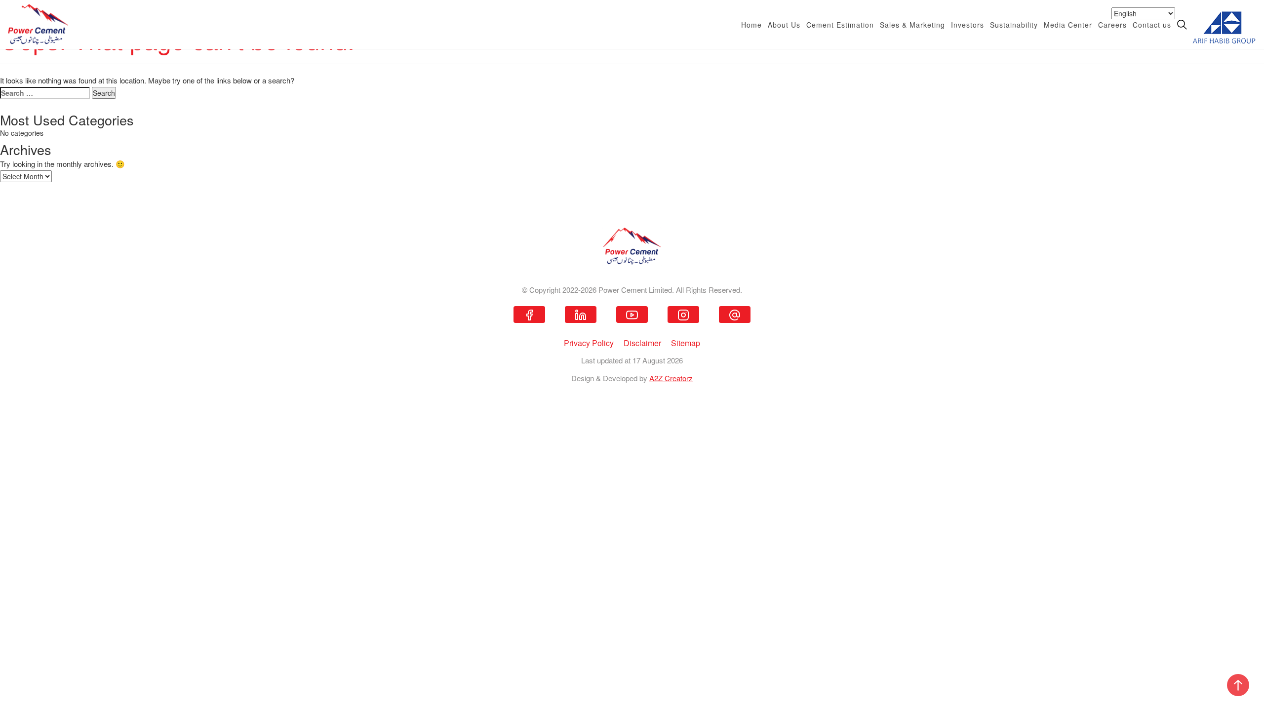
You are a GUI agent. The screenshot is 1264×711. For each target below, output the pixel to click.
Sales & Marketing (912, 25)
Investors (967, 25)
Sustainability (1014, 25)
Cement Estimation (840, 25)
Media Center (1068, 25)
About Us (784, 25)
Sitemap (685, 343)
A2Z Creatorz (671, 378)
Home (751, 25)
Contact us (1152, 25)
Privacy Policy (589, 343)
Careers (1112, 25)
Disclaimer (642, 343)
